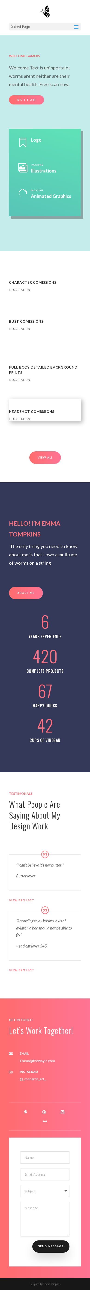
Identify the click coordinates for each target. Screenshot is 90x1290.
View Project (21, 900)
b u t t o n (26, 100)
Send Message (51, 1246)
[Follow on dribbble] (44, 1112)
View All (45, 457)
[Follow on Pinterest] (25, 1112)
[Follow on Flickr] (45, 1121)
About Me (26, 593)
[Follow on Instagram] (62, 1112)
